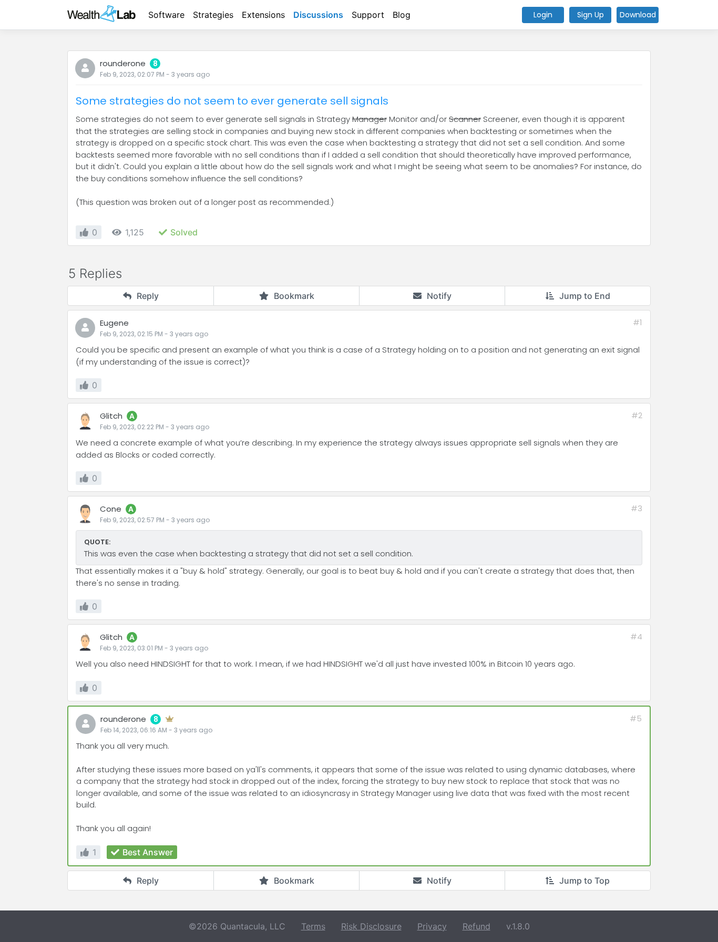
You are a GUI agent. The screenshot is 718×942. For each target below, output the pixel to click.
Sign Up (590, 14)
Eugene (114, 322)
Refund (476, 926)
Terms (313, 926)
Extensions (263, 14)
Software (166, 14)
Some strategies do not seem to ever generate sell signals (232, 101)
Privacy (432, 926)
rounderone (123, 63)
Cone (110, 508)
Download (638, 14)
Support (368, 14)
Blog (402, 14)
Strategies (213, 14)
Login (543, 14)
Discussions (318, 14)
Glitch (111, 415)
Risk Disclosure (371, 926)
